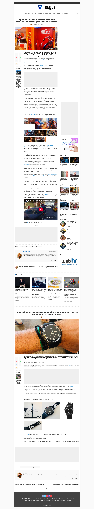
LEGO (66, 286)
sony (40, 246)
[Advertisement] (40, 79)
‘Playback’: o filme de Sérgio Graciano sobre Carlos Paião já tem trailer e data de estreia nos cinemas (74, 212)
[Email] (16, 64)
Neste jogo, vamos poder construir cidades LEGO (18, 382)
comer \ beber (51, 286)
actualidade (35, 286)
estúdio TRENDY (20, 286)
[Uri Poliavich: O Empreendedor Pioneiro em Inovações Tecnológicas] (22, 282)
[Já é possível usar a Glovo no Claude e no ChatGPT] (63, 231)
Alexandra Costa (45, 498)
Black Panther (42, 59)
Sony (25, 62)
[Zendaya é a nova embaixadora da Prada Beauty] (63, 238)
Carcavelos (26, 434)
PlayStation (42, 65)
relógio (69, 365)
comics (48, 188)
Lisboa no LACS (47, 194)
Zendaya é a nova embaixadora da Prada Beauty (71, 237)
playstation (32, 246)
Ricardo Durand (34, 24)
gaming (22, 246)
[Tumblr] (20, 60)
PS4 (36, 246)
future (48, 397)
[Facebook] (73, 3)
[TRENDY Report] (47, 8)
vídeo (28, 222)
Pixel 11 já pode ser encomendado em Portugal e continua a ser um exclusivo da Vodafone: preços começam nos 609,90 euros (64, 182)
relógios (33, 467)
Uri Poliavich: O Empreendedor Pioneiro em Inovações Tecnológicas (22, 290)
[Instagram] (76, 3)
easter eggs (26, 164)
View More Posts (52, 251)
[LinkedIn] (16, 60)
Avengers (33, 114)
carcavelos (23, 467)
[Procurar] (78, 13)
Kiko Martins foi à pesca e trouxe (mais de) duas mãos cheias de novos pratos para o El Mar (55, 290)
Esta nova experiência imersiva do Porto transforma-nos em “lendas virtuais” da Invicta (64, 167)
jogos (27, 246)
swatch (38, 467)
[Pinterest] (75, 3)
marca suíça (72, 386)
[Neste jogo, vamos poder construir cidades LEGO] (18, 376)
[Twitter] (74, 3)
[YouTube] (78, 3)
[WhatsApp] (20, 57)
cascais (28, 467)
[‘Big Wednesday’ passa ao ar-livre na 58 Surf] (74, 160)
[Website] (51, 260)
